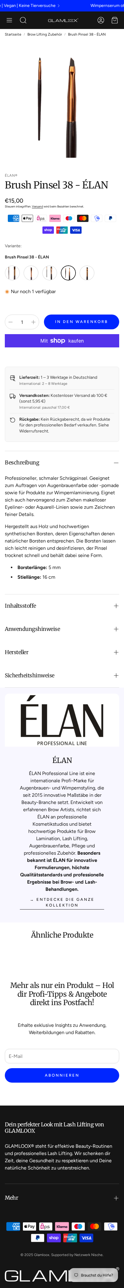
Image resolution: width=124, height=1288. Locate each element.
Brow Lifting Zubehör (44, 34)
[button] (9, 20)
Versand (37, 206)
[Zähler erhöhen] (33, 322)
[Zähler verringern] (10, 322)
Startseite (13, 34)
